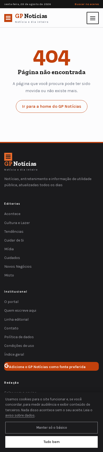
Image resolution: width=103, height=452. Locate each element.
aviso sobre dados (20, 415)
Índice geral (14, 354)
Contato (11, 328)
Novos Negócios (18, 266)
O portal (11, 301)
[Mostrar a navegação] (93, 18)
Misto (9, 275)
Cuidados (12, 258)
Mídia (9, 249)
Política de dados (19, 337)
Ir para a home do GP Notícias (51, 106)
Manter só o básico (51, 427)
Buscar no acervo (87, 4)
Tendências (14, 231)
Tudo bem (52, 442)
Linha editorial (16, 319)
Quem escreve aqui (20, 310)
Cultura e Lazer (17, 223)
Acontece (12, 214)
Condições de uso (19, 345)
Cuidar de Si (14, 240)
